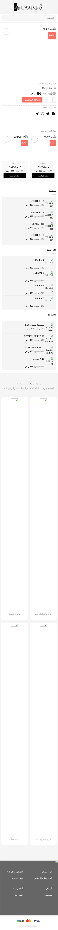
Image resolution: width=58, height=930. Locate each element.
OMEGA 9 (43, 167)
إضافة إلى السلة (32, 100)
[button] (53, 7)
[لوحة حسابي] (8, 7)
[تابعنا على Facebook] (33, 905)
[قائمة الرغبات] (47, 7)
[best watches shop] (28, 7)
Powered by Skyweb (29, 926)
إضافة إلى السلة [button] (43, 176)
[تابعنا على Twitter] (24, 905)
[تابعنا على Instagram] (29, 905)
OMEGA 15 (15, 167)
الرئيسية (52, 84)
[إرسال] (5, 18)
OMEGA (42, 84)
